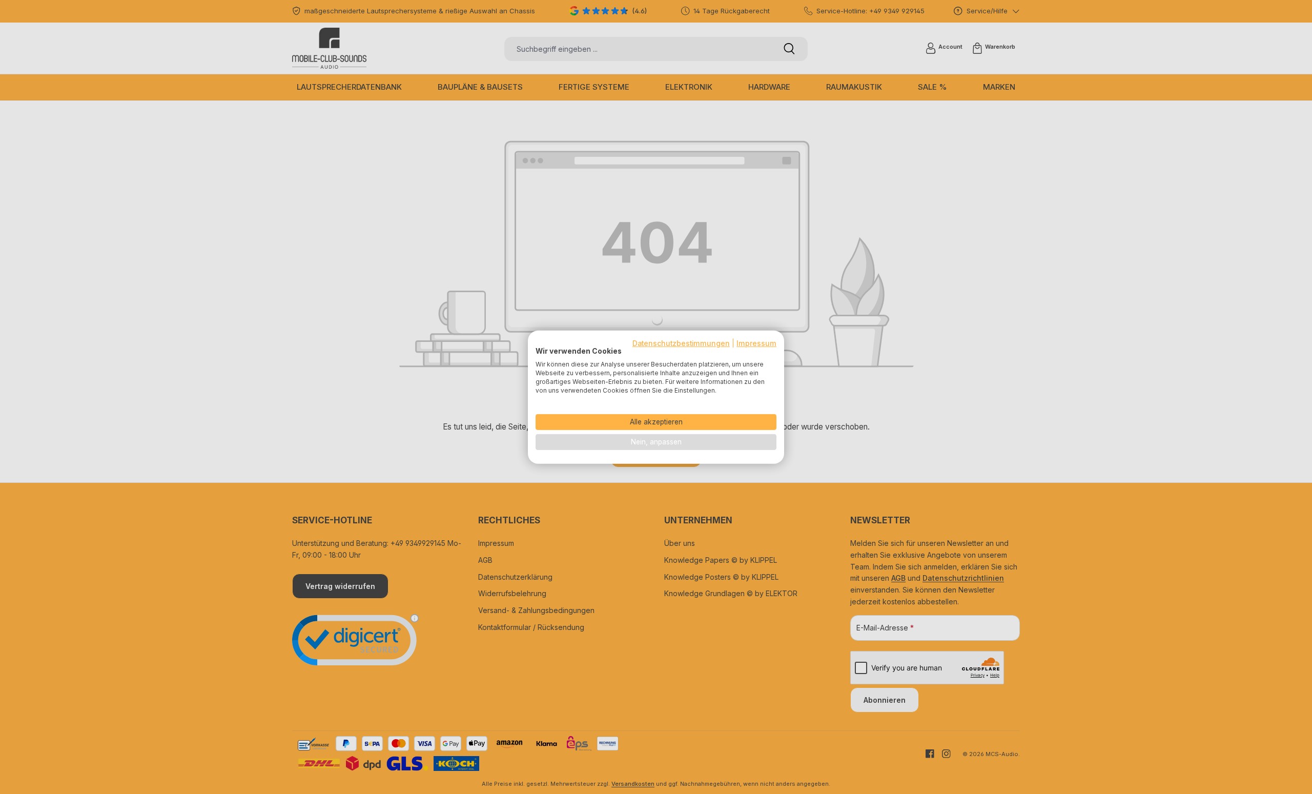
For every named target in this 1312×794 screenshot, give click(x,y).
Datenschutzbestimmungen (681, 343)
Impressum (756, 343)
